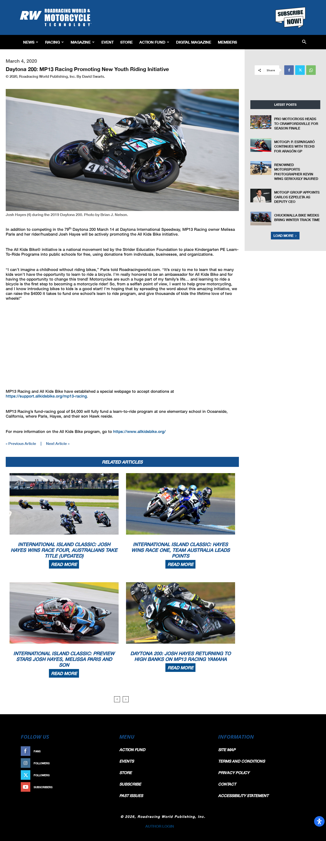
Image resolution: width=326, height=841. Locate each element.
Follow (102, 763)
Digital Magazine (193, 42)
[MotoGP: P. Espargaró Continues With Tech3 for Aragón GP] (260, 145)
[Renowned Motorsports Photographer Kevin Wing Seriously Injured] (260, 168)
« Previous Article (21, 443)
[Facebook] (289, 70)
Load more (283, 235)
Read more (64, 564)
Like (105, 751)
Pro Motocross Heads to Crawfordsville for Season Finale (296, 123)
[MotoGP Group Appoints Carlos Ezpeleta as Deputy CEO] (260, 195)
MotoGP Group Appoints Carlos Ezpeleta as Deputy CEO (297, 197)
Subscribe (100, 787)
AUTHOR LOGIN (159, 826)
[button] (304, 42)
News (28, 42)
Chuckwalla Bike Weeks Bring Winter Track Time (297, 217)
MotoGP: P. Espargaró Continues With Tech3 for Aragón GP (294, 146)
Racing (52, 42)
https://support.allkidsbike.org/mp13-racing (46, 395)
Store (126, 42)
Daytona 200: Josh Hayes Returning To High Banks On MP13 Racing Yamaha (180, 656)
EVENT (107, 42)
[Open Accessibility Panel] (319, 821)
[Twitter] (300, 70)
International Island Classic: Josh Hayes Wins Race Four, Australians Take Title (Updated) (64, 550)
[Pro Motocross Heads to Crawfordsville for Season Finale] (260, 122)
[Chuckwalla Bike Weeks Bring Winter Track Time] (260, 218)
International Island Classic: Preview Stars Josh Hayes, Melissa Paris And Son (64, 659)
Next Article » (57, 443)
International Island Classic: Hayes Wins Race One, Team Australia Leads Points (180, 550)
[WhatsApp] (311, 70)
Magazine (81, 42)
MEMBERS (227, 42)
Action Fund (152, 42)
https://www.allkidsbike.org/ (139, 431)
